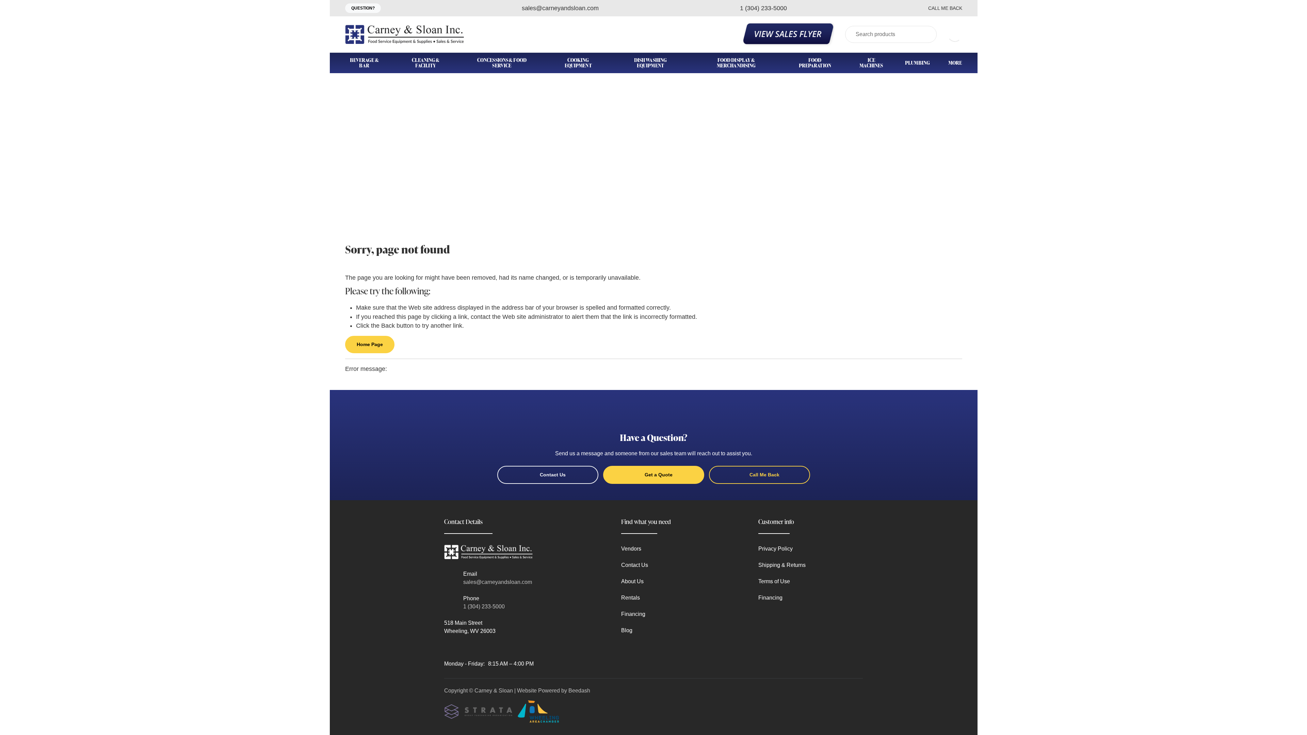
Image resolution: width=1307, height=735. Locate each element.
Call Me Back (945, 8)
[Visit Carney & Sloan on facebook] (447, 647)
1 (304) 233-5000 (484, 606)
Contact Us (553, 474)
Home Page (370, 344)
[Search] (927, 34)
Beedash (579, 690)
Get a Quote (659, 474)
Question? (363, 8)
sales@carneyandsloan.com (497, 582)
